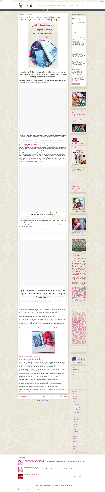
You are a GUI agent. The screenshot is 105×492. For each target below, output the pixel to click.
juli (74, 422)
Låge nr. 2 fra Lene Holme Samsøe (32, 474)
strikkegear (82, 342)
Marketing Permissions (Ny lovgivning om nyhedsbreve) (78, 38)
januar (75, 432)
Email (73, 24)
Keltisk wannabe (75, 308)
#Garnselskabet (81, 316)
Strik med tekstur (82, 312)
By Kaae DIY (74, 294)
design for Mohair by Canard (78, 293)
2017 (74, 400)
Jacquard (81, 333)
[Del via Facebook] (63, 389)
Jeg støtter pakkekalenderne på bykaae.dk (79, 263)
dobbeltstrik (75, 337)
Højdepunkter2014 (75, 300)
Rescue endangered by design (78, 321)
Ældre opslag (63, 396)
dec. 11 (76, 412)
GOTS (78, 320)
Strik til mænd (78, 322)
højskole (74, 307)
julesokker (76, 338)
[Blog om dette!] (61, 389)
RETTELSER (76, 334)
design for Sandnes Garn (76, 324)
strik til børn (84, 341)
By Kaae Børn (75, 284)
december (76, 401)
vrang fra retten (74, 190)
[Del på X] (62, 389)
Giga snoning (80, 299)
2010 (74, 445)
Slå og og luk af (80, 309)
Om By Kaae (23, 9)
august (75, 421)
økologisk (82, 343)
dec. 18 (76, 404)
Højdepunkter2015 (77, 304)
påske (83, 340)
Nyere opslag (22, 396)
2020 (74, 394)
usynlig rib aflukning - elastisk (77, 182)
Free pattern (74, 320)
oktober (75, 417)
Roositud (73, 322)
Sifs (76, 269)
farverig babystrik (75, 312)
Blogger (70, 485)
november (76, 416)
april (75, 427)
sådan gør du (81, 268)
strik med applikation (81, 310)
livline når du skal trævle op (77, 177)
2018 (74, 398)
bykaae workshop (79, 266)
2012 (74, 441)
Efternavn (74, 32)
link (29, 229)
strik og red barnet (82, 327)
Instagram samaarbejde (80, 332)
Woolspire (81, 292)
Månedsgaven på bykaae (77, 276)
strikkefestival (75, 282)
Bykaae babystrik (77, 296)
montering (77, 340)
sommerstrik (73, 341)
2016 (74, 435)
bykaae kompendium (80, 323)
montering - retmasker (76, 188)
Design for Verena (80, 331)
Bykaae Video (83, 295)
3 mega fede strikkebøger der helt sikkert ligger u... (78, 408)
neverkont (73, 310)
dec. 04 (76, 414)
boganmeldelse (27, 391)
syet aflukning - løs (75, 186)
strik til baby (79, 341)
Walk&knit (75, 335)
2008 (74, 448)
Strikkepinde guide (82, 334)
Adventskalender (76, 328)
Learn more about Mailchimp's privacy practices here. (78, 79)
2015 (74, 436)
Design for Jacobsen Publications (79, 291)
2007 (74, 450)
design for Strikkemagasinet (81, 336)
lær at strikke (81, 317)
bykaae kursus (78, 281)
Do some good (74, 317)
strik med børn (74, 327)
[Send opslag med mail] (57, 389)
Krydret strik (76, 258)
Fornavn (74, 28)
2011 (74, 443)
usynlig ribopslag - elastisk (77, 184)
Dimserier (74, 273)
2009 (74, 446)
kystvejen (74, 277)
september (76, 419)
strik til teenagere (76, 342)
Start (43, 396)
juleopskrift (82, 326)
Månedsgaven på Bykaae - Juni (31, 467)
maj (75, 426)
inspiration (76, 298)
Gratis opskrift (77, 301)
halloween (80, 337)
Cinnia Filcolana (81, 307)
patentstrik (84, 300)
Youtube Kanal (52, 383)
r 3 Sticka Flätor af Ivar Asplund (30, 356)
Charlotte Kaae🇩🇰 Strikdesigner (37, 301)
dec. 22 (76, 402)
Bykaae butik (75, 329)
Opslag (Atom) (46, 400)
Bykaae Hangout (78, 314)
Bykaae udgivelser (81, 329)
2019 (74, 396)
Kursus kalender (52, 9)
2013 (74, 440)
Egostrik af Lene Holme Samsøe (29, 144)
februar (75, 431)
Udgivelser (36, 9)
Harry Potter (83, 320)
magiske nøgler (82, 279)
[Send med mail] (59, 389)
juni (75, 424)
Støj (80, 308)
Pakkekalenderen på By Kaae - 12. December (34, 460)
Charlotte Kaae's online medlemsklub (78, 319)
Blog (30, 9)
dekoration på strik (82, 305)
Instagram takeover (75, 333)
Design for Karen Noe (81, 303)
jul (78, 278)
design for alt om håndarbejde (78, 311)
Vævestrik (80, 315)
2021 (74, 393)
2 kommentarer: (51, 389)
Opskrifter (44, 9)
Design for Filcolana (79, 260)
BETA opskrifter (83, 328)
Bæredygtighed (81, 318)
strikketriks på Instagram (76, 343)
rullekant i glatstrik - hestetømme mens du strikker (78, 174)
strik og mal (77, 289)
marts (75, 429)
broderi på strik (83, 297)
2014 (74, 438)
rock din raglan (74, 318)
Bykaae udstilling (74, 330)
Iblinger (81, 283)
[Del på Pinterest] (65, 389)
